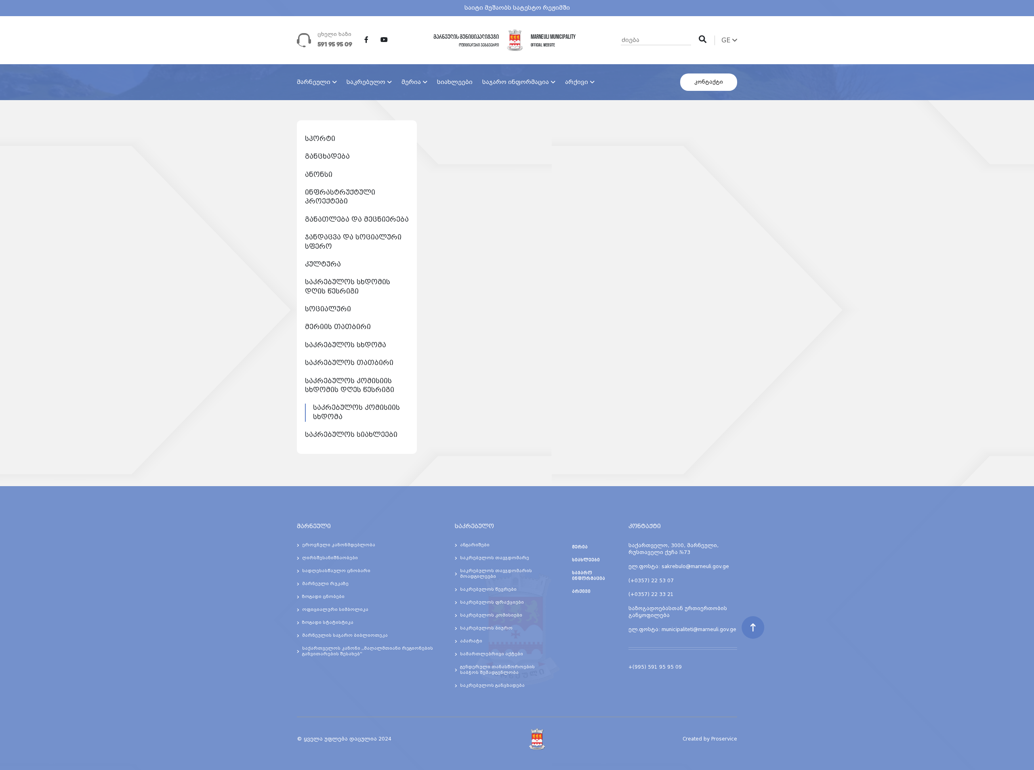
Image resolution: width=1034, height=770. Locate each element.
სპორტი (320, 139)
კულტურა (323, 264)
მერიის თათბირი (338, 327)
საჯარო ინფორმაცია (515, 82)
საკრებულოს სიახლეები (351, 435)
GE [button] (726, 40)
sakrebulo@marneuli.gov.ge (695, 566)
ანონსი (318, 174)
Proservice (724, 739)
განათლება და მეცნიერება (357, 219)
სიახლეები (455, 82)
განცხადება (327, 156)
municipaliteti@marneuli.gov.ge (699, 629)
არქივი (576, 82)
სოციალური (328, 309)
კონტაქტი (708, 82)
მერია (411, 82)
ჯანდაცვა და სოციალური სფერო (353, 241)
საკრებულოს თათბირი (349, 363)
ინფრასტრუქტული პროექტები (340, 197)
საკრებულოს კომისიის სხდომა (356, 412)
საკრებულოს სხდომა (345, 345)
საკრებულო (366, 82)
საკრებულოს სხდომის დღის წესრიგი (347, 286)
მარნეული (313, 82)
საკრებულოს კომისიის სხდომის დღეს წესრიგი (349, 385)
